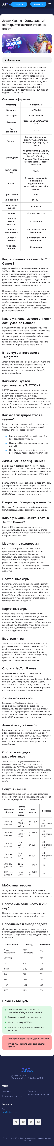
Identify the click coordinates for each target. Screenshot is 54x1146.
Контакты (6, 1091)
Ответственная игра (12, 1096)
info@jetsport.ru (9, 1112)
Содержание (13, 60)
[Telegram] (16, 1122)
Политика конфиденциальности (38, 1092)
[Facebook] (23, 1122)
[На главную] (6, 4)
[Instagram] (38, 1122)
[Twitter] (31, 1122)
